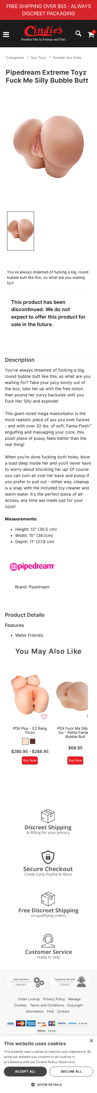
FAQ (50, 1011)
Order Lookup (29, 999)
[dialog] (48, 1064)
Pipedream (39, 586)
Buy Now (29, 760)
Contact (63, 1011)
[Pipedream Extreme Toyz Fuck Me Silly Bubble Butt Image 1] (48, 147)
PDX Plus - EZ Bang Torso (30, 730)
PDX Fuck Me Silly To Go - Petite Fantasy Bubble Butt (75, 732)
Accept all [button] (25, 1071)
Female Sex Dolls (67, 58)
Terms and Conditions (47, 1005)
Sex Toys (38, 58)
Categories (15, 58)
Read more (67, 1062)
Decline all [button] (71, 1071)
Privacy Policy (54, 999)
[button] (6, 35)
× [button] (91, 1041)
